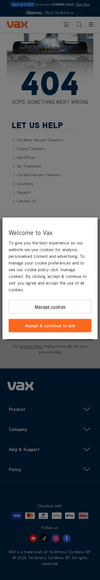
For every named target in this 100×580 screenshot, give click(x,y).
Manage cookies (50, 306)
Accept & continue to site (50, 325)
